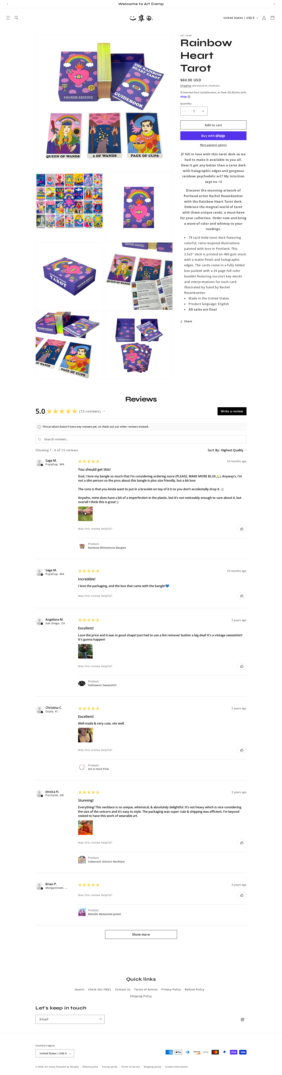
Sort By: (214, 450)
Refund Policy (194, 989)
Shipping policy (152, 1066)
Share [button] (188, 321)
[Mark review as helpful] (242, 529)
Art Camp (50, 1066)
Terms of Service (146, 989)
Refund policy (90, 1066)
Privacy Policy (171, 989)
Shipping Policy (141, 996)
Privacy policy (110, 1066)
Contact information (176, 1066)
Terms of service (130, 1066)
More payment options (213, 145)
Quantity (185, 103)
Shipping (185, 85)
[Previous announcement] (7, 4)
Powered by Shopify (67, 1066)
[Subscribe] (100, 1019)
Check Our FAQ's (99, 989)
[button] (8, 18)
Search (79, 989)
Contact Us (123, 989)
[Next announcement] (274, 4)
